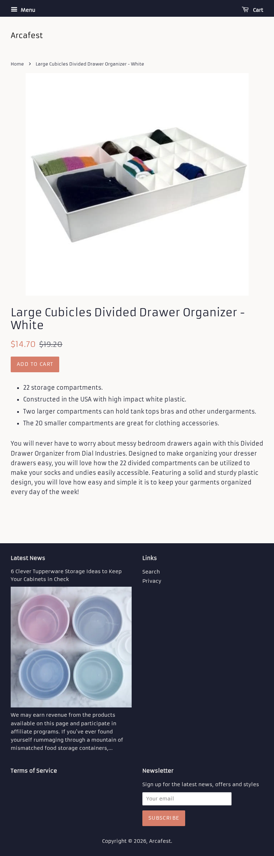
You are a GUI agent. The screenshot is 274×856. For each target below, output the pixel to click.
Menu (27, 10)
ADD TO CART (35, 364)
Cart (257, 10)
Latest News (28, 558)
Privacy (151, 581)
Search (151, 572)
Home (17, 64)
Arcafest (160, 841)
